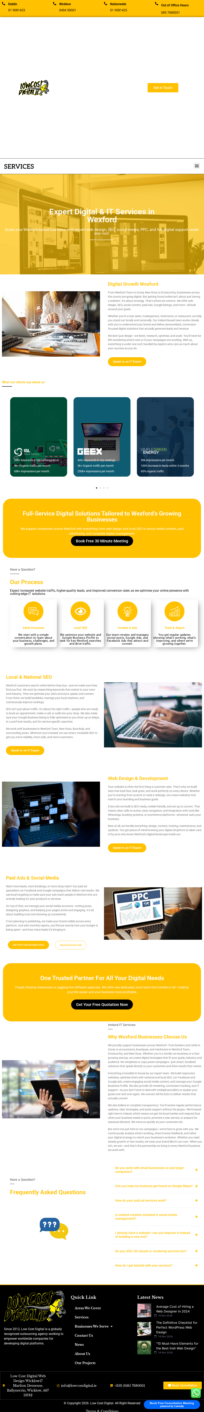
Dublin (12, 4)
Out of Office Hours (175, 5)
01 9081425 (16, 10)
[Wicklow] (54, 3)
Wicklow (65, 4)
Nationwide (118, 4)
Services (81, 1317)
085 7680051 (170, 13)
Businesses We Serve (92, 1326)
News (79, 1345)
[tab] (155, 1170)
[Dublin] (3, 3)
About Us (82, 1354)
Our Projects (85, 1363)
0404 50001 (67, 10)
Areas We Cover (88, 1308)
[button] (196, 166)
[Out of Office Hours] (156, 3)
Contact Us (84, 1335)
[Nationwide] (105, 3)
